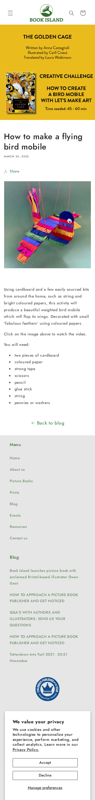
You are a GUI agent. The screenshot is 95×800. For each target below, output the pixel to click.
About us (17, 469)
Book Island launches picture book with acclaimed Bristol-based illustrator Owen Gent (44, 577)
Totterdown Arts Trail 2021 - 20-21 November (38, 657)
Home (15, 458)
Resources (18, 526)
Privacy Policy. (26, 749)
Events (15, 515)
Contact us (18, 538)
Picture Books (21, 481)
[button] (10, 13)
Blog (14, 504)
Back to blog (51, 423)
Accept (45, 762)
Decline (45, 775)
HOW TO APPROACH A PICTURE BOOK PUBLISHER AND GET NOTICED (44, 598)
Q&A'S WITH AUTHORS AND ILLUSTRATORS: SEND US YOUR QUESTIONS (37, 619)
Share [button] (14, 171)
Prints (14, 492)
